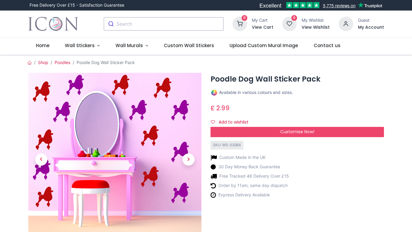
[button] (41, 159)
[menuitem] (42, 45)
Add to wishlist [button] (233, 122)
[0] (240, 23)
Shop (43, 62)
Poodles (62, 62)
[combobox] (163, 24)
